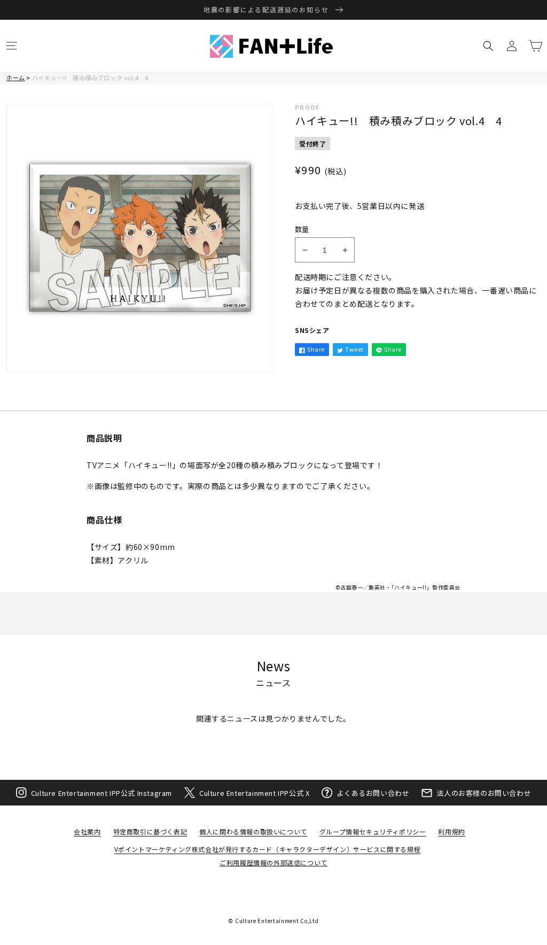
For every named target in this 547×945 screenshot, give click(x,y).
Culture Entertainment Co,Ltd (277, 921)
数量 (302, 229)
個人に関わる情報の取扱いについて (253, 831)
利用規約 (451, 831)
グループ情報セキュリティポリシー (372, 831)
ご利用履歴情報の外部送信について (273, 862)
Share (316, 349)
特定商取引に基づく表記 (150, 831)
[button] (12, 46)
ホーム (15, 77)
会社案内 (87, 831)
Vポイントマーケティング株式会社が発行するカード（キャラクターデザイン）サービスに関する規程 (267, 849)
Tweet (354, 349)
